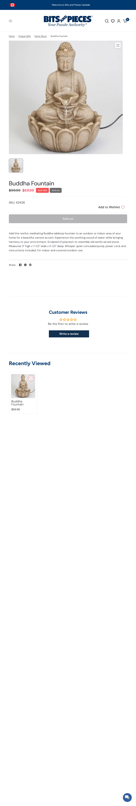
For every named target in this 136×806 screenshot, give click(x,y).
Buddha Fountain (17, 403)
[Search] (107, 21)
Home (12, 36)
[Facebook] (20, 265)
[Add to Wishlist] (31, 378)
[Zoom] (118, 45)
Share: (12, 265)
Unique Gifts (24, 36)
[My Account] (119, 21)
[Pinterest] (30, 265)
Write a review (69, 334)
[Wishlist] (112, 21)
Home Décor (41, 36)
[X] (25, 265)
